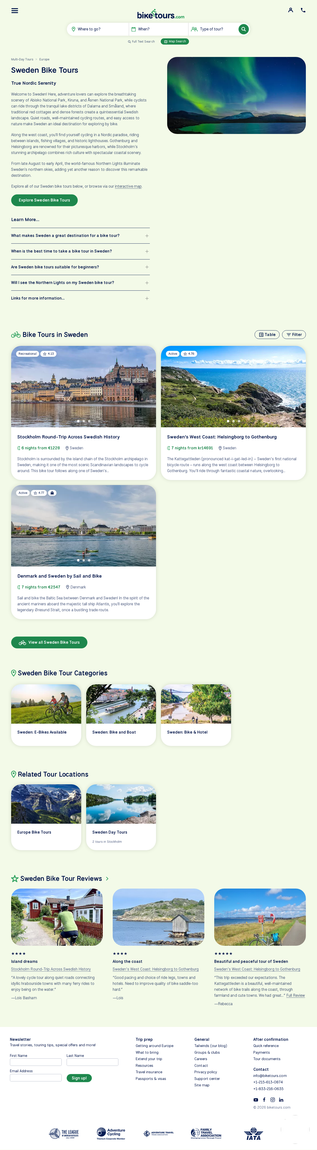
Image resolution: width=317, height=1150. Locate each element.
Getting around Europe (154, 1045)
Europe (44, 59)
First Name (18, 1055)
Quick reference (266, 1045)
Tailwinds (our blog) (210, 1045)
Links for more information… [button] (38, 298)
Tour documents (267, 1058)
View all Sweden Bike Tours (53, 642)
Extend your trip (149, 1058)
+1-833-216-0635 (268, 1088)
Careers (200, 1058)
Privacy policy (205, 1072)
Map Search (177, 41)
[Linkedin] (281, 1099)
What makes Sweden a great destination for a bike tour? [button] (65, 235)
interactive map (128, 186)
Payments (261, 1052)
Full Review (295, 995)
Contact (201, 1065)
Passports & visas (151, 1078)
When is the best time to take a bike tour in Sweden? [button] (61, 251)
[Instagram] (272, 1099)
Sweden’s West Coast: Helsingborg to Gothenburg (156, 969)
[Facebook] (264, 1099)
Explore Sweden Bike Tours (44, 200)
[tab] (78, 421)
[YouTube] (255, 1099)
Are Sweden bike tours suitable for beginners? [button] (55, 267)
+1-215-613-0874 (268, 1082)
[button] (15, 10)
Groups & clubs (207, 1052)
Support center (207, 1078)
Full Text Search (143, 41)
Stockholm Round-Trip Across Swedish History (51, 969)
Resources (144, 1065)
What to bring (147, 1052)
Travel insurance (149, 1072)
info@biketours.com (270, 1075)
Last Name (75, 1055)
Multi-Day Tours (22, 59)
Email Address (21, 1071)
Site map (201, 1085)
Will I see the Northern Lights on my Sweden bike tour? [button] (62, 282)
